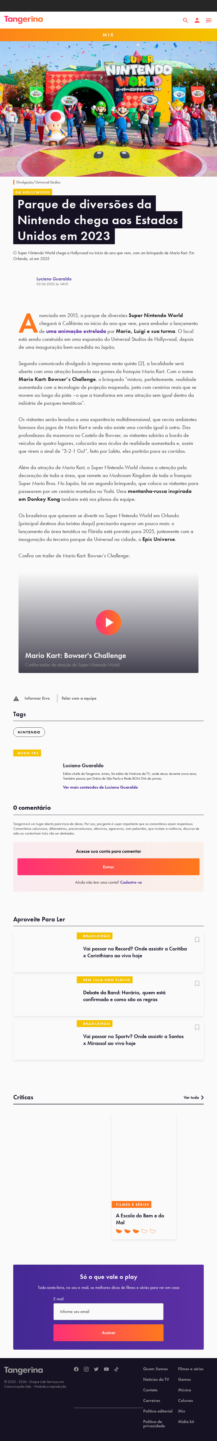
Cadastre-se (131, 882)
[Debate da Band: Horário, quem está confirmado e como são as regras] (45, 996)
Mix (181, 1411)
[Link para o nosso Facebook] (76, 1369)
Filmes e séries (191, 1369)
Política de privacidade (154, 1424)
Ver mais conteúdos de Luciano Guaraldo (100, 787)
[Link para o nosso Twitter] (96, 1369)
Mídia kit (186, 1422)
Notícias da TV (156, 1379)
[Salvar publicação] (197, 940)
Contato (150, 1390)
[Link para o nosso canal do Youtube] (106, 1369)
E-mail (58, 1299)
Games (184, 1379)
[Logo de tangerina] (23, 20)
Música (184, 1390)
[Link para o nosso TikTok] (116, 1369)
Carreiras (151, 1400)
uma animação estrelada (76, 331)
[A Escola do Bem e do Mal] (144, 1160)
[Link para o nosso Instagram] (86, 1369)
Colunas (185, 1400)
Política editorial (158, 1411)
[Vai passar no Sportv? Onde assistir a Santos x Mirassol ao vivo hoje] (45, 1040)
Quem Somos (155, 1369)
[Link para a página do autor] (25, 281)
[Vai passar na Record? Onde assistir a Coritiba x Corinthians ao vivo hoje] (45, 952)
